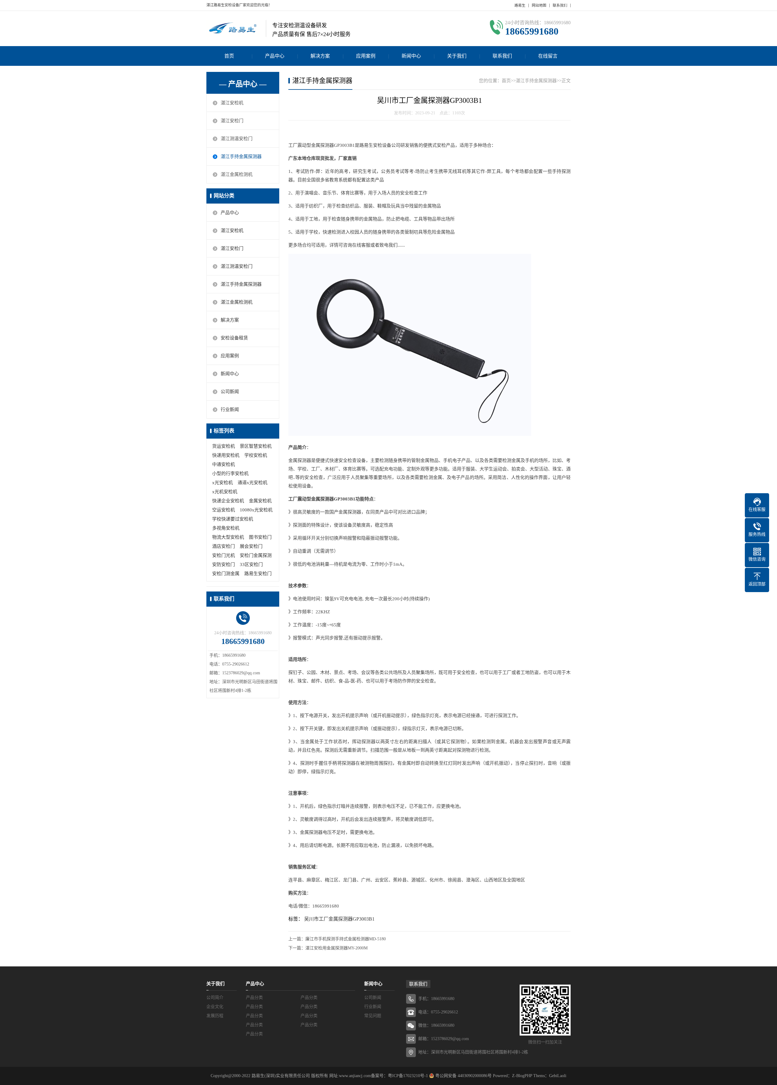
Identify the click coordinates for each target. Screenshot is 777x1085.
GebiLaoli (557, 1075)
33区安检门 (251, 564)
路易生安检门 (258, 573)
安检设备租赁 (234, 337)
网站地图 (539, 5)
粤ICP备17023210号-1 (408, 1075)
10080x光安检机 (256, 509)
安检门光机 (223, 555)
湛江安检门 (232, 120)
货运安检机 (223, 446)
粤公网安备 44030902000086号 (463, 1075)
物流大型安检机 (228, 537)
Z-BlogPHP (522, 1075)
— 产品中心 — (242, 84)
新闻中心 (411, 56)
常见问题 (372, 1015)
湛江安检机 (232, 102)
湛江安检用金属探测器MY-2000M (336, 948)
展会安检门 (251, 546)
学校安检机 (255, 455)
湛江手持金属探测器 (241, 156)
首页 (229, 56)
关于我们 (457, 56)
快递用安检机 (225, 455)
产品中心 (274, 56)
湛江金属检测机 (237, 174)
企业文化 (214, 1006)
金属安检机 (260, 500)
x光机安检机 (224, 491)
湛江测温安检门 (237, 138)
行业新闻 (230, 409)
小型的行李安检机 (230, 473)
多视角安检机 (225, 528)
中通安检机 (223, 464)
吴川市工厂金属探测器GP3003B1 (339, 919)
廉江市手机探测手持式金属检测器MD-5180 (345, 939)
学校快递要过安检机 (232, 519)
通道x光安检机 (252, 482)
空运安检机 (223, 509)
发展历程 (214, 1015)
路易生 (519, 5)
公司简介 (214, 997)
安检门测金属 (225, 573)
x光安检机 (222, 482)
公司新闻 (230, 391)
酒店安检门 (223, 546)
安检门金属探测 (256, 555)
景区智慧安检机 (256, 446)
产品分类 (254, 997)
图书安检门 (260, 537)
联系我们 (560, 5)
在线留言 (548, 56)
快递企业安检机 (228, 500)
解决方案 (320, 56)
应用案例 (365, 56)
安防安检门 (223, 564)
